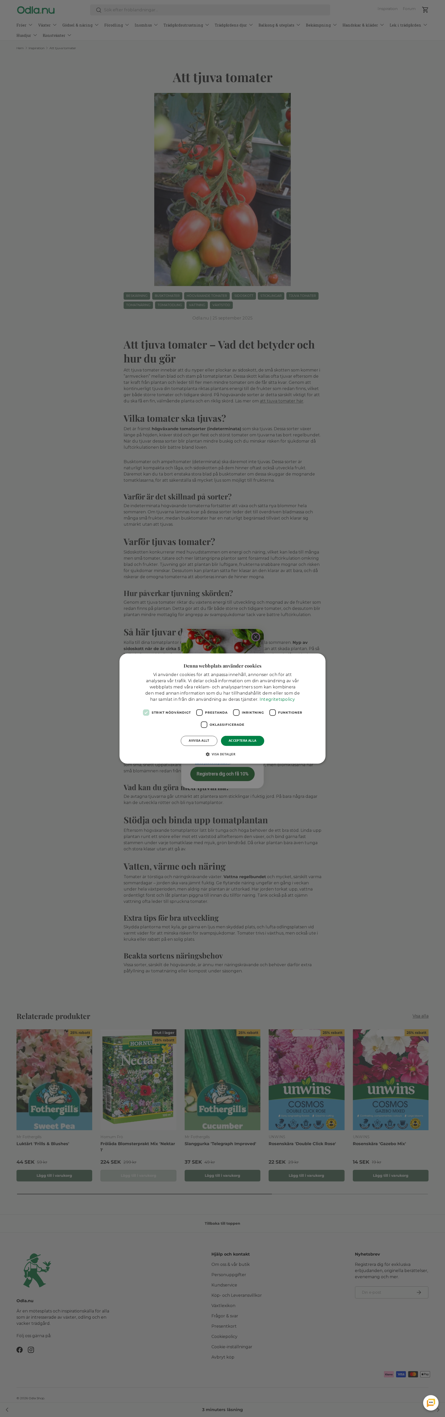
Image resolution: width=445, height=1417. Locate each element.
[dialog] (222, 708)
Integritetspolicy (277, 699)
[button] (223, 754)
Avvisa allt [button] (199, 740)
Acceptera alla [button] (242, 740)
